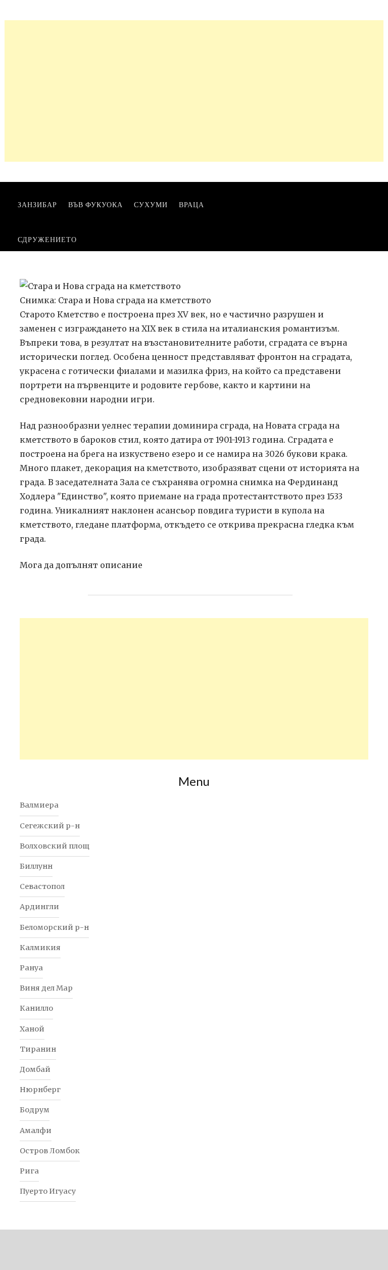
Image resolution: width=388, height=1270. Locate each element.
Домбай (35, 1069)
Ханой (32, 1028)
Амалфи (36, 1130)
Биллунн (36, 866)
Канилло (36, 1008)
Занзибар (37, 204)
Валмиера (39, 805)
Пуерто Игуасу (48, 1191)
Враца (191, 204)
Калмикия (40, 947)
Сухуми (151, 204)
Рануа (31, 967)
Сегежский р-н (50, 825)
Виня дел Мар (46, 988)
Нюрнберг (40, 1089)
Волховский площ (54, 846)
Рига (29, 1170)
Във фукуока (95, 204)
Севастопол (42, 886)
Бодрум (35, 1109)
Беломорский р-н (54, 927)
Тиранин (38, 1049)
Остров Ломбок (50, 1150)
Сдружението (47, 239)
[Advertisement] (194, 91)
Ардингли (39, 906)
